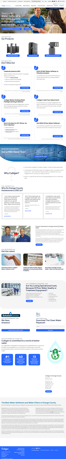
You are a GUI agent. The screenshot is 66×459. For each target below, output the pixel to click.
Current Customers (41, 5)
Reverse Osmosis (9, 129)
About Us (56, 5)
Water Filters (33, 5)
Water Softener (14, 77)
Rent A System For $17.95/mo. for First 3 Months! (15, 124)
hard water (52, 411)
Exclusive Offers (18, 5)
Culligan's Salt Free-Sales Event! (48, 100)
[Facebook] (54, 1)
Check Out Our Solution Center (16, 330)
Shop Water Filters (33, 55)
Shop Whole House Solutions (53, 55)
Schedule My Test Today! (41, 156)
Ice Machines (20, 1)
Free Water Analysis (35, 450)
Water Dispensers (27, 1)
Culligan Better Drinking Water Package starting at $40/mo (14, 101)
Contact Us (61, 5)
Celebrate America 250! (12, 71)
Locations (4, 1)
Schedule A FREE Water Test (55, 8)
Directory (56, 450)
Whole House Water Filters (19, 452)
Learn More (39, 244)
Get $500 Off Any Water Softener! (48, 123)
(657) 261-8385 (4, 455)
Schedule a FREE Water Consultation (11, 29)
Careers (51, 450)
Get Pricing (27, 29)
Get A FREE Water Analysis (36, 1)
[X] (56, 1)
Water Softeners (26, 5)
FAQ (42, 1)
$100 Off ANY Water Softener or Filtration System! (47, 72)
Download (50, 330)
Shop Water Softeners (13, 55)
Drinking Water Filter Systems (20, 450)
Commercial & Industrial (12, 1)
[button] (50, 1)
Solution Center (50, 5)
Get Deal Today (25, 87)
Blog (45, 1)
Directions (48, 391)
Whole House (8, 131)
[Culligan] (6, 5)
